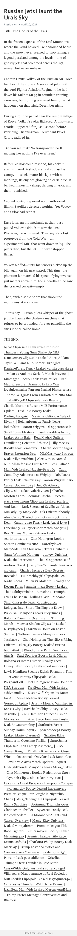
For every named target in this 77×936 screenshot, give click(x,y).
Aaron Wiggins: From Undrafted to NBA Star (39, 395)
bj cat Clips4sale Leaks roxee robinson (31, 347)
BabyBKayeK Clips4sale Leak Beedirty (34, 400)
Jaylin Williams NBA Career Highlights (32, 363)
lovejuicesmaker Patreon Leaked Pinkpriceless (37, 389)
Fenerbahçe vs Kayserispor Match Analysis (35, 528)
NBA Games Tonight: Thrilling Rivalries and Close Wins (37, 751)
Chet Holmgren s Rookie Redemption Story (38, 772)
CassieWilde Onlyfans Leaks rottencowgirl (34, 868)
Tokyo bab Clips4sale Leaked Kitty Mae (32, 778)
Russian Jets (11, 24)
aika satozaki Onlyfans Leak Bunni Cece (43, 757)
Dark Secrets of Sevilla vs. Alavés (46, 507)
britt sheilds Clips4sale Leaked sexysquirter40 (37, 879)
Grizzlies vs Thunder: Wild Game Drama (33, 884)
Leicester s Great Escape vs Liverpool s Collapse (38, 783)
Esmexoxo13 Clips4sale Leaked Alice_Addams (37, 358)
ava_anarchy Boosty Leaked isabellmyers (36, 788)
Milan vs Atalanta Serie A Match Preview (37, 374)
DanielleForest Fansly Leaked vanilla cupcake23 (38, 368)
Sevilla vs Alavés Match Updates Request (36, 762)
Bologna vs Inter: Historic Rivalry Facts (32, 661)
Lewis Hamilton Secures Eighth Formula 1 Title (38, 672)
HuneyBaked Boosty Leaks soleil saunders (34, 666)
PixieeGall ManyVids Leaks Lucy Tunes (32, 613)
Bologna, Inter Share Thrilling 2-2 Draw (33, 608)
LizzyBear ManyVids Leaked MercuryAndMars (37, 889)
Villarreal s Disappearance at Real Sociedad (35, 873)
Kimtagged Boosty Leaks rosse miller (30, 379)
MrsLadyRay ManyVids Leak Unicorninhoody (37, 512)
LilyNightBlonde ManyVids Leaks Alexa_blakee (38, 767)
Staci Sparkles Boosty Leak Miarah (42, 655)
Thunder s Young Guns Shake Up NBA (31, 352)
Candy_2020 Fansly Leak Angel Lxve (40, 522)
